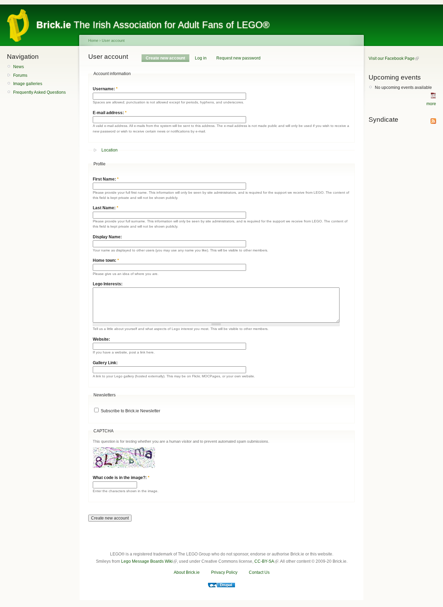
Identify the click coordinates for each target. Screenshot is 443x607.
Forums (20, 75)
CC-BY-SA (264, 561)
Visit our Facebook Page (392, 58)
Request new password (238, 58)
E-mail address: (110, 112)
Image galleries (27, 83)
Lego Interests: (108, 284)
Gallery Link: (105, 362)
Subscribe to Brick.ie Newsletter (130, 410)
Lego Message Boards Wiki (147, 561)
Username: (105, 88)
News (18, 66)
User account (113, 40)
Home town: (106, 260)
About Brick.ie (187, 572)
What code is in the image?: (121, 477)
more (431, 103)
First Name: (106, 179)
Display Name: (107, 236)
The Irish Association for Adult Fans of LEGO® (153, 25)
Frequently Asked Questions (39, 92)
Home (93, 40)
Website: (101, 339)
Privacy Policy (224, 572)
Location (109, 150)
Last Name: (105, 207)
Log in (201, 58)
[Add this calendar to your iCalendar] (433, 96)
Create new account (165, 58)
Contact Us (259, 572)
